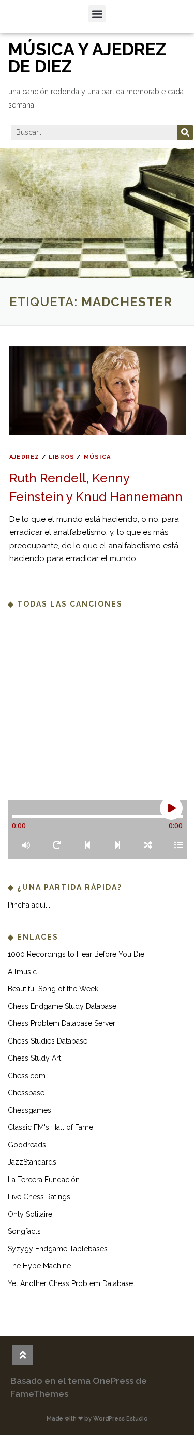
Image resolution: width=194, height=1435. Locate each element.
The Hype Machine (39, 1266)
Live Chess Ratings (39, 1196)
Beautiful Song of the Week (53, 989)
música (97, 457)
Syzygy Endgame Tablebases (58, 1249)
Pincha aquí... (29, 905)
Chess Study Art (34, 1058)
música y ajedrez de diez (87, 58)
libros (61, 457)
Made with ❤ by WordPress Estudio (97, 1418)
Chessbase (26, 1093)
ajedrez (24, 457)
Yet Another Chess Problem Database (70, 1283)
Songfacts (24, 1231)
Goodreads (27, 1145)
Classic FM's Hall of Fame (50, 1127)
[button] (97, 13)
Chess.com (27, 1075)
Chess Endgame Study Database (62, 1006)
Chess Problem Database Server (61, 1023)
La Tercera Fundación (44, 1179)
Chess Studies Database (47, 1041)
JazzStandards (32, 1162)
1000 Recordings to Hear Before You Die (76, 954)
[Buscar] (185, 132)
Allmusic (22, 972)
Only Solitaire (30, 1214)
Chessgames (29, 1110)
